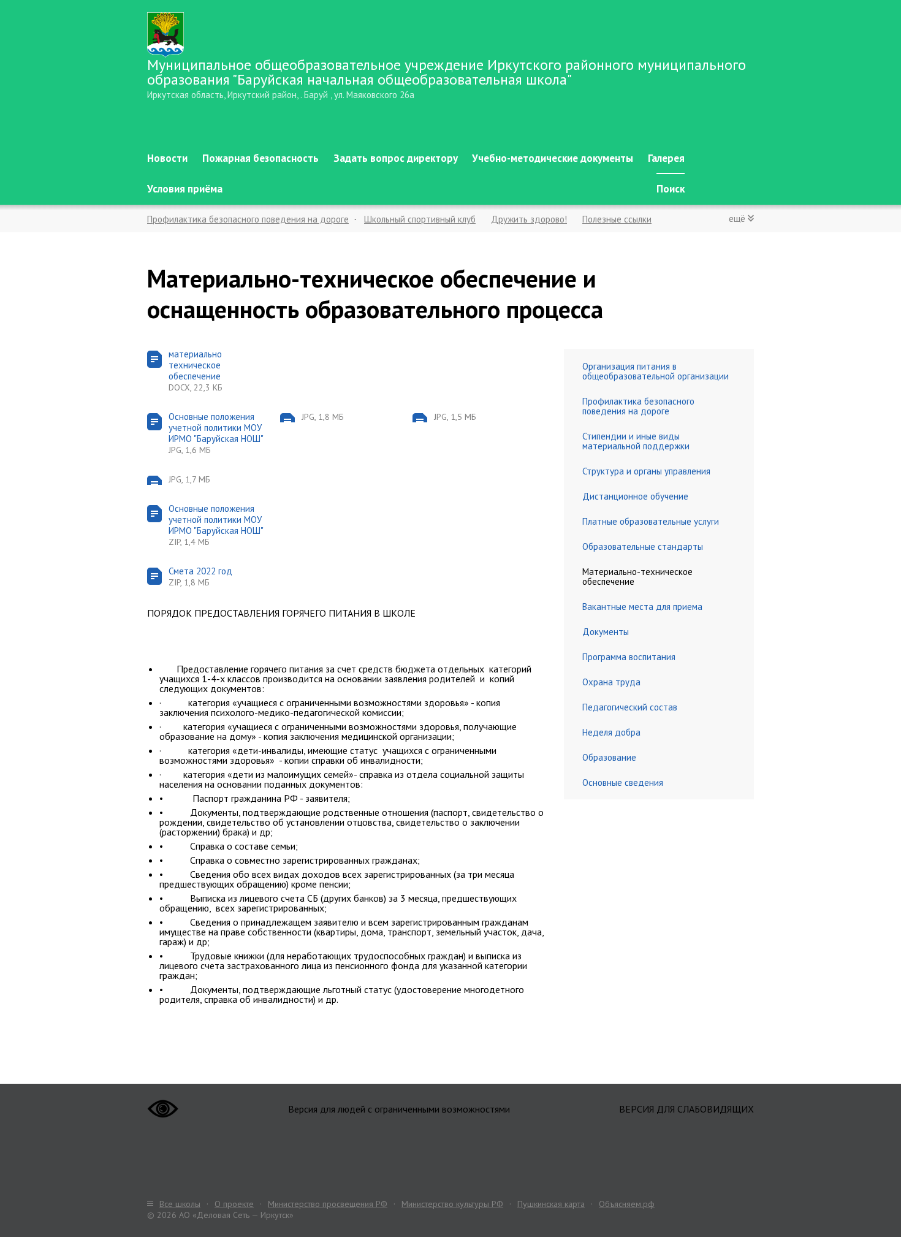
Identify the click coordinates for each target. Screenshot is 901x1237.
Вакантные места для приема (642, 606)
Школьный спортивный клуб (420, 219)
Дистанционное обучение (635, 496)
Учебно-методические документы (552, 158)
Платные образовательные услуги (650, 521)
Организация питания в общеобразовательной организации (655, 371)
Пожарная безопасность (260, 158)
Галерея (666, 158)
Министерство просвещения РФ (327, 1203)
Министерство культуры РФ (452, 1203)
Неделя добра (611, 732)
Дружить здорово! (529, 219)
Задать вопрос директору (395, 158)
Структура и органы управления (646, 471)
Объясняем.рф (627, 1203)
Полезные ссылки (617, 219)
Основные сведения (622, 782)
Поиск (670, 189)
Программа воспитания (628, 657)
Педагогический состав (629, 707)
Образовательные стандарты (642, 546)
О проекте (234, 1203)
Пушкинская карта (551, 1203)
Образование (609, 757)
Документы (605, 632)
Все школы (179, 1203)
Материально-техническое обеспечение (637, 576)
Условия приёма (184, 189)
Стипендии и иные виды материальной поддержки (636, 441)
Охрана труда (611, 682)
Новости (167, 158)
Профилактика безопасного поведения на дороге (248, 219)
